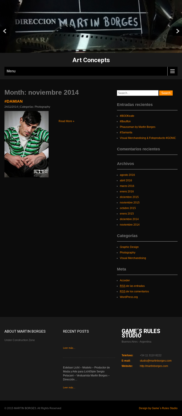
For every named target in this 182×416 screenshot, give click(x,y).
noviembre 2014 (130, 224)
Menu (11, 71)
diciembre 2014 (129, 219)
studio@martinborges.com (156, 360)
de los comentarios (134, 291)
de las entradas (132, 286)
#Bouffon (125, 121)
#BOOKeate (127, 115)
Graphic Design (129, 247)
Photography (42, 106)
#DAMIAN (13, 101)
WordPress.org (129, 297)
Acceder (125, 280)
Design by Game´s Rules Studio (158, 408)
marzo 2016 (127, 186)
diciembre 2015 (129, 197)
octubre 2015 (128, 208)
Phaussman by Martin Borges (137, 126)
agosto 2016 (127, 174)
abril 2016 (126, 180)
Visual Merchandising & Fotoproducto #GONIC (148, 138)
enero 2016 (127, 191)
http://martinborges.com (154, 366)
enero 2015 (127, 213)
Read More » (66, 121)
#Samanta (126, 132)
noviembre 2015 (130, 202)
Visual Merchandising (133, 258)
